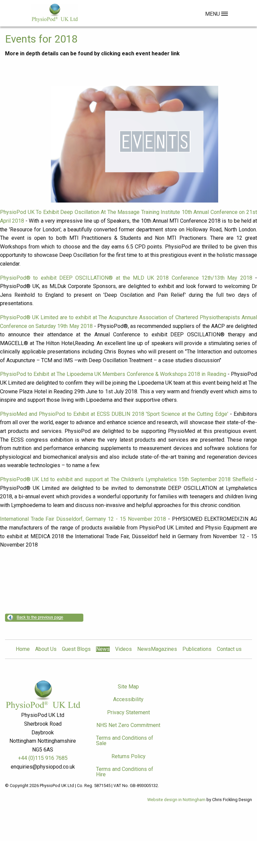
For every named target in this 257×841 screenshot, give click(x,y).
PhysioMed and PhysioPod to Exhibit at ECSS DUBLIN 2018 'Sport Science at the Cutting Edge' (114, 414)
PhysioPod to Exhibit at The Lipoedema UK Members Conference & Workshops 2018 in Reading (113, 374)
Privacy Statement (128, 712)
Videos (123, 649)
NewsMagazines (157, 649)
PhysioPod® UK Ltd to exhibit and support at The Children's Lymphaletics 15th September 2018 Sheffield (126, 479)
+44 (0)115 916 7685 (43, 758)
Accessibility (128, 699)
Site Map (128, 686)
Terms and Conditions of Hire (124, 772)
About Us (46, 649)
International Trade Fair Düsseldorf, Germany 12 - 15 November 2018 (83, 519)
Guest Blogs (76, 649)
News (103, 649)
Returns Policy (128, 756)
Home (23, 649)
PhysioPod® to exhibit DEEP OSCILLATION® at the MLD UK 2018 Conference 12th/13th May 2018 (126, 278)
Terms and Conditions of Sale (124, 740)
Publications (196, 649)
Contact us (229, 649)
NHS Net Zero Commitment (128, 725)
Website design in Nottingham (176, 799)
